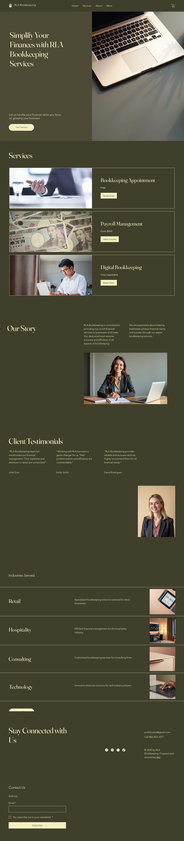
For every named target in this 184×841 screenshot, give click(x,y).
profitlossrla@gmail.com (157, 732)
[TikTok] (124, 750)
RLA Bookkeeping (25, 5)
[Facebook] (106, 750)
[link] (133, 180)
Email (12, 802)
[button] (173, 5)
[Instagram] (112, 750)
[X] (118, 750)
